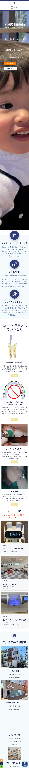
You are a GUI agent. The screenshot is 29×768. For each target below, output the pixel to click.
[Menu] (14, 3)
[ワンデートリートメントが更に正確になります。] (14, 603)
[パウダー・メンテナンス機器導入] (14, 531)
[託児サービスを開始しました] (14, 567)
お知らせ (5, 545)
